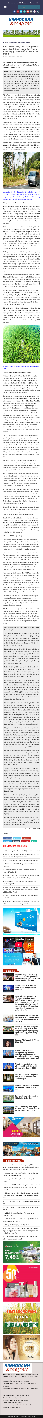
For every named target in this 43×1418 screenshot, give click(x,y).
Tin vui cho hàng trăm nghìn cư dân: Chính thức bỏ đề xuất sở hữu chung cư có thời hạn (27, 1109)
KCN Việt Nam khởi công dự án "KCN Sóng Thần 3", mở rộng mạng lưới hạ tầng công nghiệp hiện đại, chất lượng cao (26, 1031)
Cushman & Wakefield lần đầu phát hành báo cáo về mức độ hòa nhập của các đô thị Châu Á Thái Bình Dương (21, 1187)
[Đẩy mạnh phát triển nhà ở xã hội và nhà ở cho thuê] (8, 1099)
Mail (34, 841)
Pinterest (26, 841)
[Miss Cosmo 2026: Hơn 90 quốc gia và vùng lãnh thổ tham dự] (8, 988)
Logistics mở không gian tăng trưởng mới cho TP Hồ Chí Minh (27, 1087)
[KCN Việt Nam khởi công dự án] (8, 1030)
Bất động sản (11, 42)
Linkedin (8, 841)
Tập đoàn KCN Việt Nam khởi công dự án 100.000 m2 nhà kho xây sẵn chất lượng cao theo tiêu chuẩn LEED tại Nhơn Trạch (20, 889)
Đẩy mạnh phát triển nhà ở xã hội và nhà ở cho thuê (22, 851)
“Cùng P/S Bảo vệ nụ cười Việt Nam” (17, 1225)
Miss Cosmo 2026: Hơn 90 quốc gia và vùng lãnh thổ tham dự (25, 987)
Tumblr (16, 841)
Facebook (8, 838)
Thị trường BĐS (23, 42)
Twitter (17, 838)
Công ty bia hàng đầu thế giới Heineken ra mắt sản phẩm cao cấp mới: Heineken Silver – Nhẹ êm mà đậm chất (21, 1195)
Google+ (27, 838)
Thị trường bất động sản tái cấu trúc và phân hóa (21, 860)
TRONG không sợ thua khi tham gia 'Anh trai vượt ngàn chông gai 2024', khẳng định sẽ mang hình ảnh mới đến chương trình (20, 1230)
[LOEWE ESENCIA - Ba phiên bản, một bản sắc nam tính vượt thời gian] (8, 1078)
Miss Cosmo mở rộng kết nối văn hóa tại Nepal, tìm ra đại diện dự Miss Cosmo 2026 (26, 1066)
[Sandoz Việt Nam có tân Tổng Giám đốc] (8, 1043)
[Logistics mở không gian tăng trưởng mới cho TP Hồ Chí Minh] (8, 1088)
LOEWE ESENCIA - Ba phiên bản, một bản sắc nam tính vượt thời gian (26, 1077)
